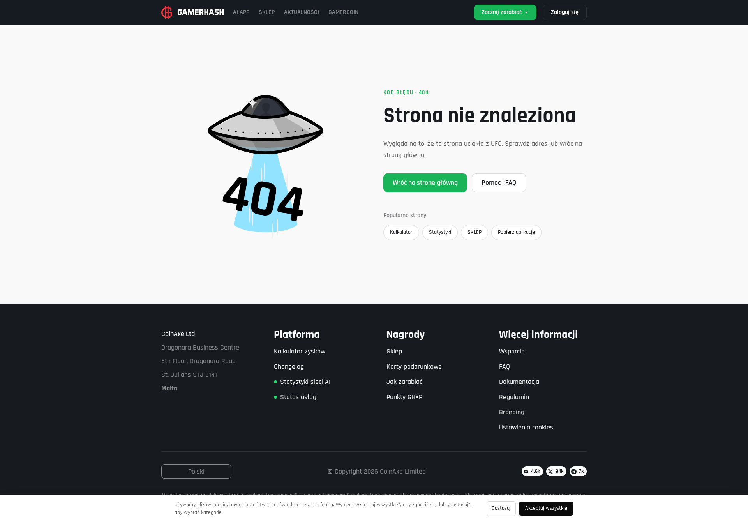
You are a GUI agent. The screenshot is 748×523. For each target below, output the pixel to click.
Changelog (289, 366)
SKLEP (267, 12)
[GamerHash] (192, 12)
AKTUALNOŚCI (301, 12)
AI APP (241, 12)
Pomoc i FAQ (499, 182)
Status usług (298, 396)
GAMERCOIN (343, 12)
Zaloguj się (565, 12)
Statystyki (440, 232)
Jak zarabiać (404, 381)
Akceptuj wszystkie (546, 508)
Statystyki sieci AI (305, 381)
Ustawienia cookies (526, 427)
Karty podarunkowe (414, 366)
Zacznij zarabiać (502, 12)
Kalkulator (401, 232)
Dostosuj (501, 508)
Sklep (394, 351)
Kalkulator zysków (299, 351)
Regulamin (514, 396)
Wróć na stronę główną (425, 182)
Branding (511, 412)
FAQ (504, 366)
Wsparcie (512, 351)
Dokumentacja (519, 381)
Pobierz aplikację (516, 232)
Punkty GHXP (404, 396)
